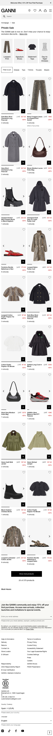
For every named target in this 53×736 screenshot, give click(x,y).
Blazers (46, 70)
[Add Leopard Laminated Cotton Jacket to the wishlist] (24, 520)
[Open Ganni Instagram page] (2, 730)
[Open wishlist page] (35, 11)
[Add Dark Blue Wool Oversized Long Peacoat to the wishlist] (24, 79)
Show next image (23, 95)
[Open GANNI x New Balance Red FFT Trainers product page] (39, 391)
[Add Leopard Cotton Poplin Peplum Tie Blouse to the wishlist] (24, 277)
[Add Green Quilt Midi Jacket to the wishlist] (24, 424)
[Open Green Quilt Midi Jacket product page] (13, 440)
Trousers (39, 70)
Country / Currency (6, 704)
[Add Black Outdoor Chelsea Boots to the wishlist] (24, 472)
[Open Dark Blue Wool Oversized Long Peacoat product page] (13, 95)
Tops (23, 70)
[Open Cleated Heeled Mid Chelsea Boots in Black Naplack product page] (13, 196)
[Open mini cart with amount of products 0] (45, 10)
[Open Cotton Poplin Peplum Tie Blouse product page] (13, 343)
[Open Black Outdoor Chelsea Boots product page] (13, 488)
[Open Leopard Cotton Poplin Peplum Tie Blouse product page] (13, 293)
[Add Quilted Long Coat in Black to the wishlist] (50, 327)
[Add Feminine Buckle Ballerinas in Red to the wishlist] (24, 230)
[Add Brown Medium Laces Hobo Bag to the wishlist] (50, 130)
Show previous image (3, 95)
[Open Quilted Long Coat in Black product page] (39, 343)
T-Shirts (30, 70)
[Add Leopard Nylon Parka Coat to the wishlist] (50, 230)
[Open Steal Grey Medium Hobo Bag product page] (13, 391)
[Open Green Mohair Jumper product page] (39, 440)
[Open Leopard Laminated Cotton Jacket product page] (13, 536)
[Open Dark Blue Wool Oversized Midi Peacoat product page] (39, 293)
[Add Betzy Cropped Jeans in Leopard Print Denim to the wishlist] (50, 79)
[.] (27, 3)
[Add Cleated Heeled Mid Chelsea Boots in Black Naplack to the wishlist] (24, 180)
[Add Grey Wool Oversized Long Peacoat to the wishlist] (24, 130)
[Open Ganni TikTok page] (9, 730)
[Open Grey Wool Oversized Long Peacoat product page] (13, 146)
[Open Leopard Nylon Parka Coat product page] (39, 245)
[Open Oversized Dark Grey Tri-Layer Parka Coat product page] (39, 196)
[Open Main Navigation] (50, 10)
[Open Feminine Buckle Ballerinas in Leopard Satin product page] (39, 536)
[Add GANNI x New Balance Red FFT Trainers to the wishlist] (50, 375)
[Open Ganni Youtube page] (22, 730)
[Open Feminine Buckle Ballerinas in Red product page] (13, 245)
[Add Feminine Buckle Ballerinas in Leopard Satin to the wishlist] (50, 520)
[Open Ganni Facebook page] (15, 730)
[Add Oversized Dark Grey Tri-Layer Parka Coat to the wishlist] (50, 180)
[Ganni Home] (8, 10)
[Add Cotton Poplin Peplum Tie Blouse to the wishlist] (24, 327)
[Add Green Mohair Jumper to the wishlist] (50, 424)
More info (23, 34)
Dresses (16, 70)
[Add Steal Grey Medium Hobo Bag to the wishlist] (24, 375)
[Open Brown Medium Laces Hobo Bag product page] (39, 146)
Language (4, 716)
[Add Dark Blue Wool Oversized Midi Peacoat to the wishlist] (50, 277)
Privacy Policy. (30, 629)
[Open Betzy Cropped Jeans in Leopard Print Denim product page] (39, 95)
